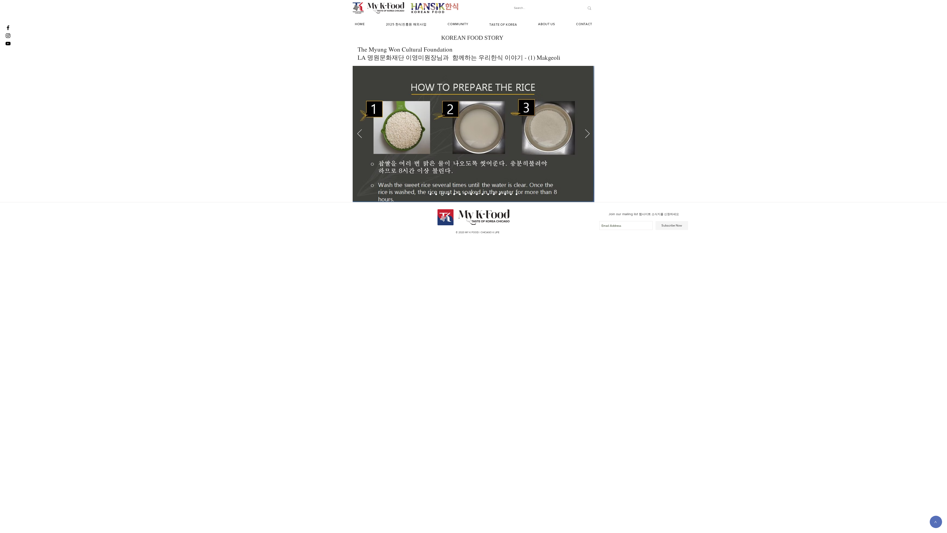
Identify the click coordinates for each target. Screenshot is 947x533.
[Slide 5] (454, 194)
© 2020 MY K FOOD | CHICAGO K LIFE (477, 232)
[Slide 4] (448, 194)
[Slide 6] (460, 194)
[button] (406, 24)
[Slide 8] (471, 194)
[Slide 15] (511, 194)
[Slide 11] (488, 194)
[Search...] (589, 8)
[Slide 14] (505, 194)
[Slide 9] (477, 194)
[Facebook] (8, 28)
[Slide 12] (494, 194)
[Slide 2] (436, 194)
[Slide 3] (442, 194)
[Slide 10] (482, 194)
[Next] (587, 134)
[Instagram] (8, 36)
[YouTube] (8, 43)
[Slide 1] (430, 194)
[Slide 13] (499, 194)
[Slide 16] (516, 194)
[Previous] (359, 134)
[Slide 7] (465, 194)
